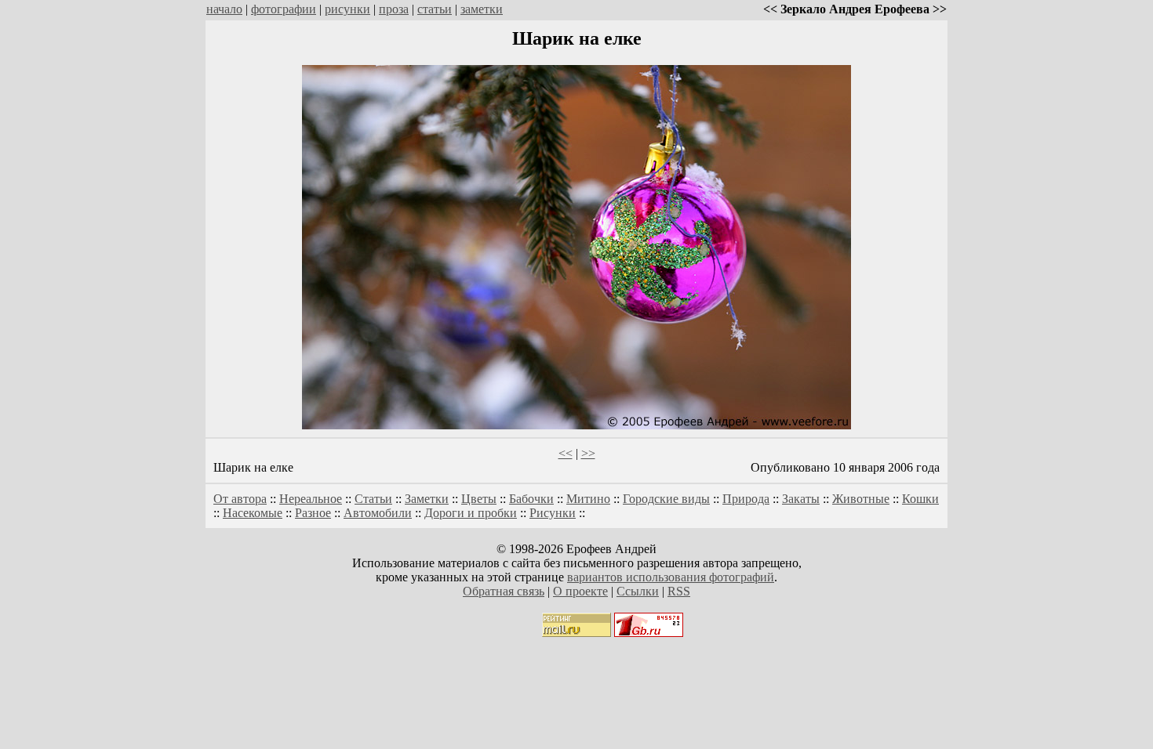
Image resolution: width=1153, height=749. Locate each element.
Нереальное (310, 498)
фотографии (283, 9)
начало (224, 9)
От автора (240, 498)
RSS (678, 591)
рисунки (347, 9)
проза (394, 9)
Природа (745, 498)
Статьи (373, 498)
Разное (313, 512)
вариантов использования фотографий (670, 577)
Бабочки (531, 498)
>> (588, 453)
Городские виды (666, 498)
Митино (588, 498)
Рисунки (552, 512)
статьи (434, 9)
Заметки (427, 498)
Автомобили (378, 512)
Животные (860, 498)
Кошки (920, 498)
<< (565, 453)
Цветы (478, 498)
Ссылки (638, 591)
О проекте (580, 591)
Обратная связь (503, 591)
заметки (481, 9)
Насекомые (252, 512)
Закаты (801, 498)
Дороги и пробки (470, 512)
